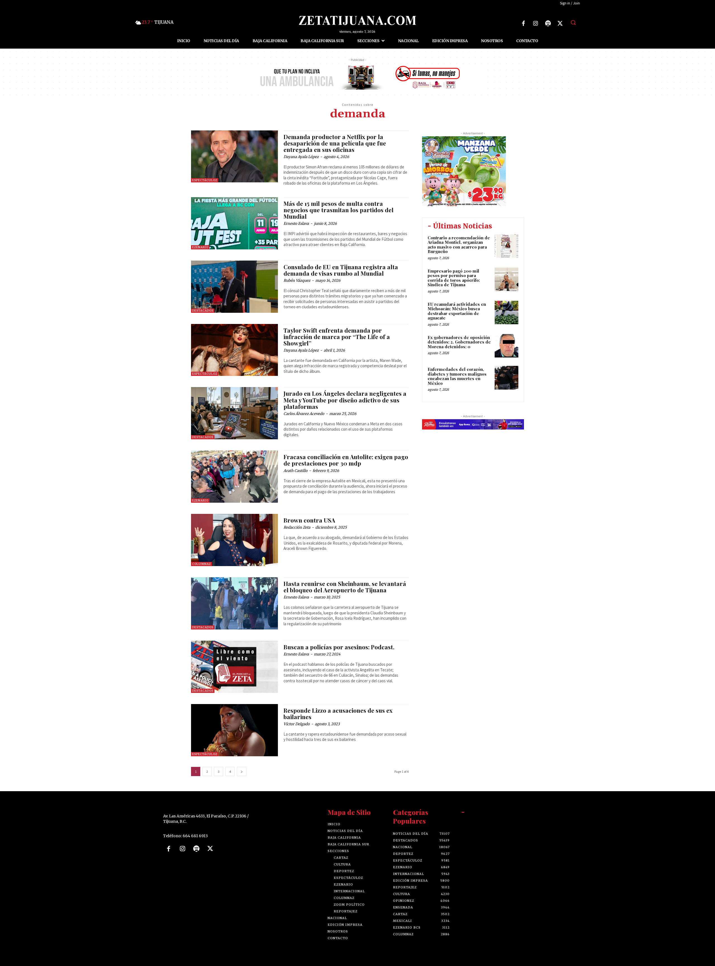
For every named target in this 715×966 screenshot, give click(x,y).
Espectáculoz (204, 180)
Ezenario (200, 247)
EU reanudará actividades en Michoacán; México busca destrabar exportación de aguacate (457, 311)
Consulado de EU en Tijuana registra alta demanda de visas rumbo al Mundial (340, 270)
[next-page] (241, 771)
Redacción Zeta (296, 527)
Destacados (202, 311)
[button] (573, 22)
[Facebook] (523, 23)
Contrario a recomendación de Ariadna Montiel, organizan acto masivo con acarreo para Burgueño (459, 244)
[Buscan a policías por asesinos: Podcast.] (234, 667)
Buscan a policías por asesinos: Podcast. (338, 647)
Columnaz (201, 564)
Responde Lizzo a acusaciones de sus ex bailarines (337, 713)
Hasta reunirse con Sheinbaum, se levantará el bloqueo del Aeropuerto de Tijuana (344, 586)
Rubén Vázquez (296, 280)
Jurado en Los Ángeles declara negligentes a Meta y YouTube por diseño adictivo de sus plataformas (344, 399)
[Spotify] (548, 23)
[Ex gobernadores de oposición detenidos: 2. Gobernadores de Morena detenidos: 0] (506, 346)
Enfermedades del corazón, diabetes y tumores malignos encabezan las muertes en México (457, 376)
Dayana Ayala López (301, 156)
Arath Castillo (295, 470)
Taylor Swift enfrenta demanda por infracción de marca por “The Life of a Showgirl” (336, 336)
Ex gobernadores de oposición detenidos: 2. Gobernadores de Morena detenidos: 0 (459, 342)
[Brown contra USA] (234, 540)
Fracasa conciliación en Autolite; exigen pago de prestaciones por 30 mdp (345, 460)
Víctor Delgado (296, 724)
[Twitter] (560, 23)
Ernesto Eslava (296, 223)
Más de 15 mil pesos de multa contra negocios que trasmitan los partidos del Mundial (338, 209)
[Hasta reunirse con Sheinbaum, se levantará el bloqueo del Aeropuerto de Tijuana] (234, 603)
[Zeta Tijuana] (357, 20)
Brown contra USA (309, 520)
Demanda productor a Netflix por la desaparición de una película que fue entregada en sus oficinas (334, 143)
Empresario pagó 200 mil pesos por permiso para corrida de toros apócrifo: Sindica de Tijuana (454, 278)
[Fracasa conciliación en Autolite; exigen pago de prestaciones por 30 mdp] (234, 476)
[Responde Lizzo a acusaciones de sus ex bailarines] (234, 730)
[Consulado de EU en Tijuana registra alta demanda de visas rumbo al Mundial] (234, 287)
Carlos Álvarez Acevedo (303, 413)
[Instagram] (535, 23)
